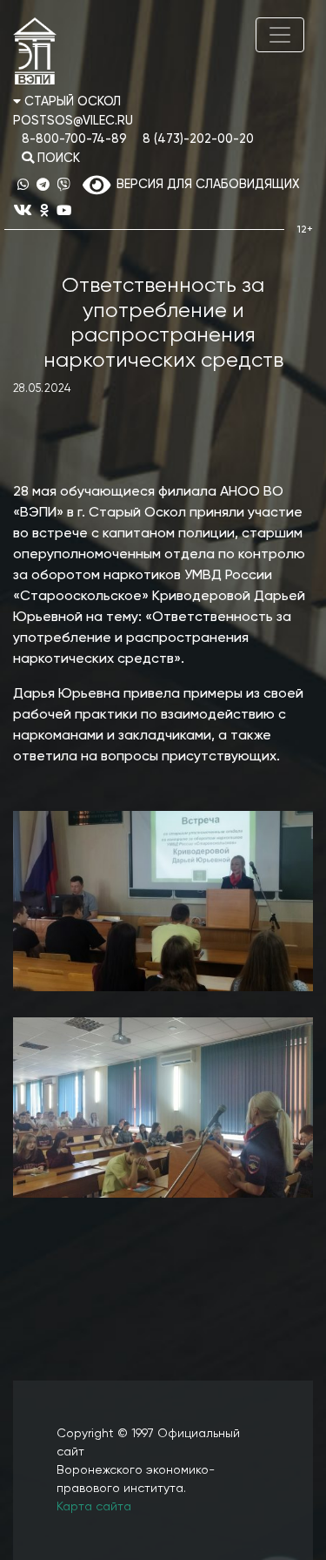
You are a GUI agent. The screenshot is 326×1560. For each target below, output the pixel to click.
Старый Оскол (71, 102)
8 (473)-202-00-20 (198, 139)
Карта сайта (94, 1507)
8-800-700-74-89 (74, 139)
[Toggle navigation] (280, 34)
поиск (57, 158)
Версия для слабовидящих (204, 185)
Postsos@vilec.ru (73, 121)
